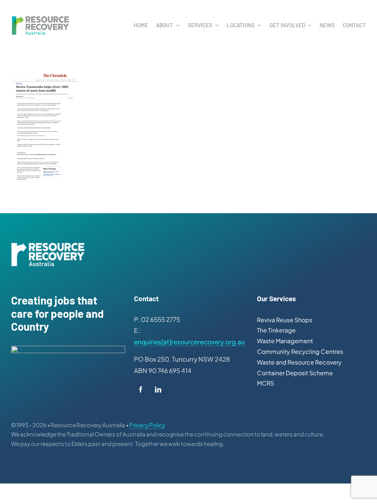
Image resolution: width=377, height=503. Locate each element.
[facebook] (141, 391)
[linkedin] (158, 391)
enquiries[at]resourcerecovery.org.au (189, 342)
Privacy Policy (147, 424)
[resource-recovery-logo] (40, 18)
